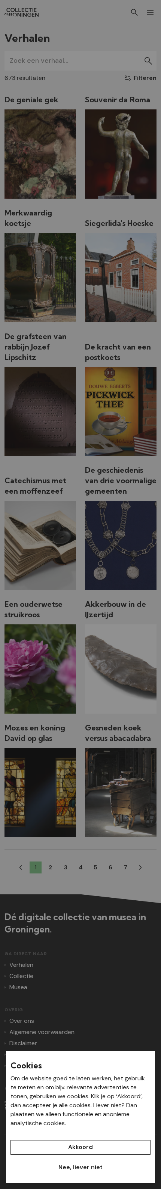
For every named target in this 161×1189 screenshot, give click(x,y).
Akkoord (80, 1147)
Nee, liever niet (80, 1167)
